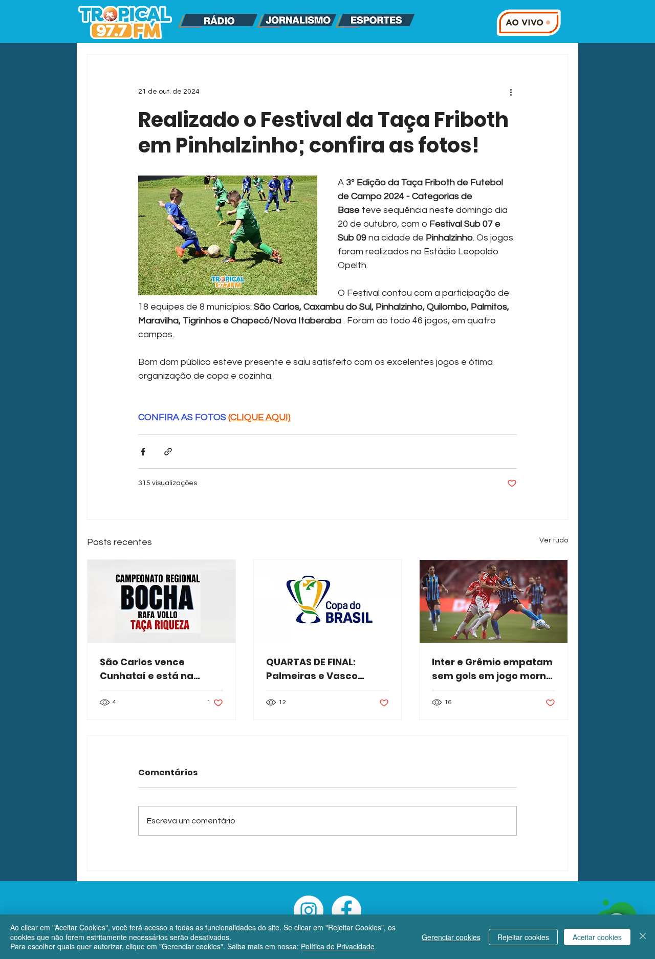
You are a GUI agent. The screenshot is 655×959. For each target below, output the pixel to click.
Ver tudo (553, 540)
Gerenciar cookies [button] (451, 937)
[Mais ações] (511, 91)
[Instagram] (308, 910)
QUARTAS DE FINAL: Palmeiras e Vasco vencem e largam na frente (316, 669)
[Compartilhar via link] (168, 451)
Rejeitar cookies (523, 937)
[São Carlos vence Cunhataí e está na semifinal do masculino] (161, 601)
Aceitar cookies (597, 937)
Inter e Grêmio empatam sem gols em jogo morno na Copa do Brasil (492, 669)
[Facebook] (346, 910)
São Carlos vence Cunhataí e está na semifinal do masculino (157, 669)
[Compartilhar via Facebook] (143, 451)
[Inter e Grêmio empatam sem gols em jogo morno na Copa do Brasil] (493, 601)
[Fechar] (643, 937)
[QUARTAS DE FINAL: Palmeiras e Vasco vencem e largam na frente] (328, 601)
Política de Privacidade (338, 946)
